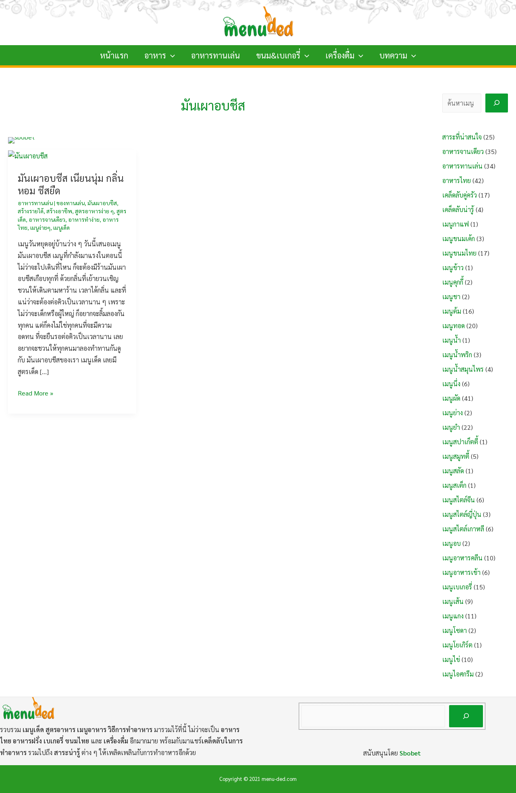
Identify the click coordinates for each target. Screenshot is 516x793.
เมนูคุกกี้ (452, 282)
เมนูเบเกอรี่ (457, 587)
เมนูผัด (451, 398)
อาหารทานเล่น (215, 55)
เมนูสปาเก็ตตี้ (460, 441)
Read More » (35, 393)
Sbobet (410, 753)
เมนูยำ (451, 427)
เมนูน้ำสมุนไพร (463, 369)
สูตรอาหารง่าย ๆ (94, 210)
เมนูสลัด (453, 470)
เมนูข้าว (453, 267)
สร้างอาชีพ (59, 210)
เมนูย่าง (452, 412)
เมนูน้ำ (451, 340)
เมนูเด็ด (61, 227)
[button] (170, 55)
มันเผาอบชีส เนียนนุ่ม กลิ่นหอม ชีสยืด (71, 184)
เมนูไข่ (451, 659)
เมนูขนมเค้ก (458, 238)
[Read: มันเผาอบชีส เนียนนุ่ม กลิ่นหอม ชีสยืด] (28, 155)
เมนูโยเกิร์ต (457, 645)
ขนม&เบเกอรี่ (278, 55)
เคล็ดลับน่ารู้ (458, 209)
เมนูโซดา (454, 630)
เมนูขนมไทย (459, 253)
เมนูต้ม (451, 311)
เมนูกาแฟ (455, 224)
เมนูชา (451, 296)
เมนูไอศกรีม (458, 674)
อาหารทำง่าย (84, 219)
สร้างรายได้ (31, 210)
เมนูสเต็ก (454, 485)
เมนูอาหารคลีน (462, 558)
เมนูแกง (453, 616)
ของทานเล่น (70, 202)
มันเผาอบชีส (102, 202)
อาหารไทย (456, 180)
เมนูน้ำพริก (457, 354)
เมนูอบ (451, 543)
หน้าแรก (114, 55)
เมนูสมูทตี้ (455, 456)
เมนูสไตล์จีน (458, 499)
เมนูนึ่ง (451, 383)
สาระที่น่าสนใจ (462, 137)
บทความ (393, 55)
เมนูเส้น (453, 601)
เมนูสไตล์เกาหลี (463, 529)
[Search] (496, 103)
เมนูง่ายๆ (40, 227)
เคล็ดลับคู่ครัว (459, 195)
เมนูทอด (453, 325)
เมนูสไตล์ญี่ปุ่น (461, 514)
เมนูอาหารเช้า (461, 572)
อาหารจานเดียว (47, 219)
